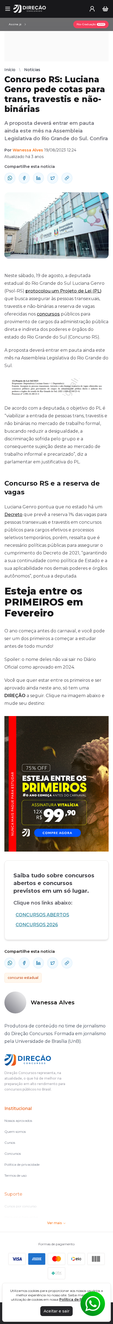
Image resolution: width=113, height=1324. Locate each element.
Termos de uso (15, 1175)
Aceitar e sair (56, 1311)
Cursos (9, 1142)
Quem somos (15, 1131)
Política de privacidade (21, 1164)
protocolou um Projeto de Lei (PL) (63, 291)
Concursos (12, 1153)
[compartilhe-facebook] (24, 178)
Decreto (13, 514)
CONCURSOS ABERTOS (42, 914)
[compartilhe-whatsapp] (9, 178)
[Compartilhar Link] (66, 178)
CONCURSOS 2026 (37, 924)
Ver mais (54, 1223)
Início (9, 69)
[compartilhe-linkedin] (38, 178)
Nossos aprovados (18, 1121)
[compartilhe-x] (52, 178)
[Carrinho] (105, 8)
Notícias (32, 69)
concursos (48, 314)
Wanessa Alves (28, 150)
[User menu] (92, 8)
